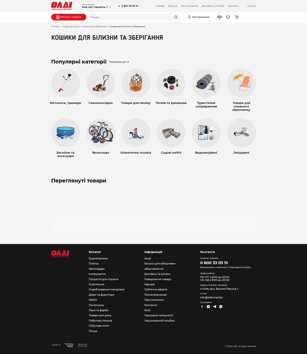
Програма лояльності (158, 315)
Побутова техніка (100, 320)
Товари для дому (71, 26)
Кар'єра (149, 284)
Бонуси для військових (160, 263)
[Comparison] (219, 17)
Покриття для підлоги (103, 279)
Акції (147, 258)
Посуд (93, 331)
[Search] (175, 17)
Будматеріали (98, 258)
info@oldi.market (211, 297)
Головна (55, 26)
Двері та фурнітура (101, 294)
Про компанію (154, 299)
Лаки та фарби (98, 310)
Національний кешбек (159, 320)
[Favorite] (228, 17)
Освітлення (96, 284)
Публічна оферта (155, 289)
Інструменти (97, 273)
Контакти (150, 305)
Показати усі (117, 61)
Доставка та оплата (157, 273)
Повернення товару (157, 279)
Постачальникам (155, 294)
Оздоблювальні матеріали (106, 289)
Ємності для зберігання (95, 26)
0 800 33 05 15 (130, 6)
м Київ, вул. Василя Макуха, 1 (219, 288)
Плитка (93, 263)
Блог (147, 310)
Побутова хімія (99, 325)
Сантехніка (96, 305)
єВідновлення (154, 268)
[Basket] (237, 17)
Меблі (93, 299)
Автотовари (97, 268)
